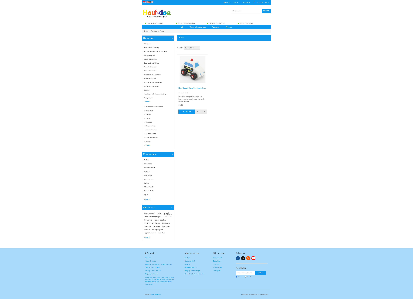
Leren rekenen (151, 134)
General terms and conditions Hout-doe (158, 264)
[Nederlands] (143, 2)
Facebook (238, 258)
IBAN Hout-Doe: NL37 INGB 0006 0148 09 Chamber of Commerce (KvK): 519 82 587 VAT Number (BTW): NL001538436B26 (159, 279)
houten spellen (160, 220)
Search (266, 11)
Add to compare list (198, 112)
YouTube (253, 258)
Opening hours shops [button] (197, 27)
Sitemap (148, 258)
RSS (248, 258)
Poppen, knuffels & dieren (153, 82)
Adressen (216, 264)
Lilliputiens (156, 226)
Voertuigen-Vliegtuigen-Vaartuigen (155, 94)
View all (147, 200)
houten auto (168, 217)
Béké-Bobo (148, 164)
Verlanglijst (216, 271)
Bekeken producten (191, 267)
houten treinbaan (152, 223)
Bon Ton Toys (148, 179)
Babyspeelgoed (149, 55)
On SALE (147, 44)
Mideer (146, 160)
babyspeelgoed (149, 213)
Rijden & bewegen (150, 59)
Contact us (149, 284)
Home (146, 31)
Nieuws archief (190, 261)
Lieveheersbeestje (152, 137)
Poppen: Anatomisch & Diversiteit (155, 51)
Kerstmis (149, 122)
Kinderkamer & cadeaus (152, 74)
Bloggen (187, 264)
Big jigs (159, 213)
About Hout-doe (150, 261)
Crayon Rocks (149, 191)
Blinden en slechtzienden (154, 106)
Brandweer (149, 110)
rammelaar (161, 233)
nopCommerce (156, 294)
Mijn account (217, 258)
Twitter (243, 258)
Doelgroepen (148, 98)
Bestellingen (217, 261)
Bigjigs (168, 213)
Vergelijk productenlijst (192, 271)
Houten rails (148, 220)
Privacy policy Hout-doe (153, 271)
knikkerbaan (166, 223)
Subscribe (241, 277)
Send (260, 273)
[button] (182, 27)
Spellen (146, 90)
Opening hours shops (152, 267)
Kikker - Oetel (150, 126)
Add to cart (186, 112)
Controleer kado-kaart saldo (194, 274)
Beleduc (147, 171)
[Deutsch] (149, 2)
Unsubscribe (251, 277)
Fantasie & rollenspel (151, 86)
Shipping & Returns (151, 274)
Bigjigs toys (148, 175)
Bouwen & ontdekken (151, 63)
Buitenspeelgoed (150, 78)
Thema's (147, 102)
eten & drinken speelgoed (152, 217)
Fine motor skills (151, 130)
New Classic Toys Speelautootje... (192, 88)
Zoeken (187, 258)
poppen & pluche (149, 233)
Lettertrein (147, 226)
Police (148, 145)
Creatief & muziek (150, 71)
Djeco (146, 195)
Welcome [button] (216, 27)
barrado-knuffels (149, 167)
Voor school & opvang (151, 47)
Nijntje (148, 141)
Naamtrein (166, 226)
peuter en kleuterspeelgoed (153, 230)
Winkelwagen (217, 267)
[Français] (151, 2)
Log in (235, 2)
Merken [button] (229, 27)
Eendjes (148, 114)
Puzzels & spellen (150, 67)
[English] (146, 2)
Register (227, 2)
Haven (148, 118)
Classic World (148, 187)
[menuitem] (182, 27)
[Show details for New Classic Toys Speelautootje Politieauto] (192, 70)
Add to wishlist (203, 112)
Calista (146, 183)
